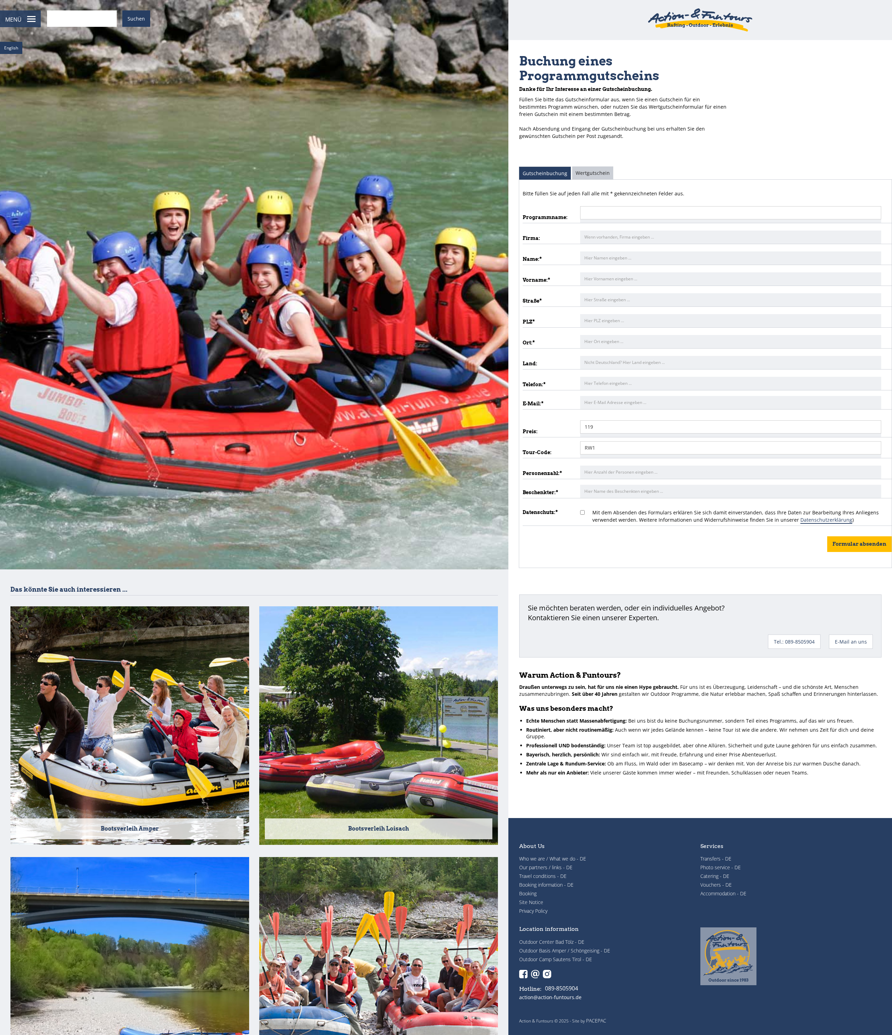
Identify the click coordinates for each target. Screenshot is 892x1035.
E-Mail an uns (851, 641)
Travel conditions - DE (543, 876)
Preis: (530, 431)
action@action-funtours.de (550, 997)
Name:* (532, 259)
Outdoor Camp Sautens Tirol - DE (555, 959)
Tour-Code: (537, 452)
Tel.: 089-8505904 (794, 641)
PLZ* (529, 322)
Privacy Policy (533, 911)
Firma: (531, 238)
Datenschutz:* (540, 512)
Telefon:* (534, 384)
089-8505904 (561, 988)
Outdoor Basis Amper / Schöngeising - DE (564, 950)
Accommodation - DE (723, 893)
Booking (528, 893)
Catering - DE (714, 876)
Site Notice (531, 902)
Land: (530, 363)
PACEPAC (596, 1020)
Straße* (532, 301)
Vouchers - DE (716, 884)
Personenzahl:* (542, 473)
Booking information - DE (546, 884)
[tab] (545, 173)
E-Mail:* (533, 403)
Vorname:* (536, 280)
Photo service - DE (720, 867)
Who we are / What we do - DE (552, 858)
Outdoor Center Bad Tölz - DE (551, 942)
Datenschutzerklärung (826, 519)
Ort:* (529, 342)
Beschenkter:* (540, 492)
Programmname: (545, 217)
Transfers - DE (715, 858)
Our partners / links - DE (545, 867)
